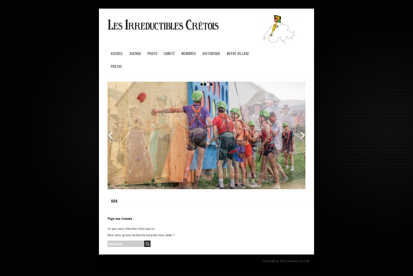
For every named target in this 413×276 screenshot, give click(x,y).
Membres (188, 53)
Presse (116, 66)
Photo (152, 53)
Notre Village (238, 53)
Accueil (117, 53)
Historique (211, 53)
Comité (169, 53)
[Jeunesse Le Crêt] (206, 15)
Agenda (135, 53)
